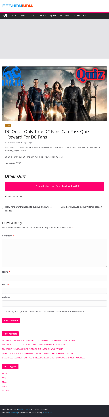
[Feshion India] (5, 16)
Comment (8, 235)
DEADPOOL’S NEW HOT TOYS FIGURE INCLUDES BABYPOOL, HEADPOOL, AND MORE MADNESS (43, 357)
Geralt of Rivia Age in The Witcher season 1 (82, 206)
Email (5, 284)
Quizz (53, 15)
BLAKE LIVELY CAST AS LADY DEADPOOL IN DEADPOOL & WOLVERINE (32, 349)
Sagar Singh (27, 143)
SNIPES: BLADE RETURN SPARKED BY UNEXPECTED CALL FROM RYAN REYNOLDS (37, 353)
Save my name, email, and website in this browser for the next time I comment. (45, 311)
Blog (33, 15)
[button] (85, 16)
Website (6, 297)
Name (6, 271)
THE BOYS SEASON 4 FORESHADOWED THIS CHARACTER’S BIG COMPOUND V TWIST (39, 340)
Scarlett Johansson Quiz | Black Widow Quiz (58, 186)
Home (13, 15)
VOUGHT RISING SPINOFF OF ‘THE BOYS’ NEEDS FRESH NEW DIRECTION (33, 344)
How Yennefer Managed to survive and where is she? (28, 208)
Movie (43, 15)
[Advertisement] (54, 38)
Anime (24, 15)
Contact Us (78, 15)
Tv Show (64, 15)
